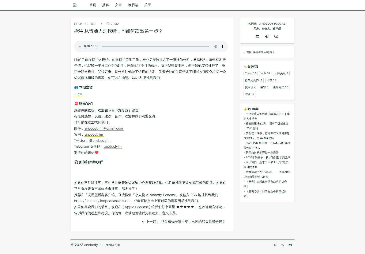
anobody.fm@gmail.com (104, 128)
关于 (147, 5)
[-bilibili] (257, 36)
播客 (105, 5)
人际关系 (280, 73)
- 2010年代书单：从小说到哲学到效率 (267, 157)
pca (132, 173)
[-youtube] (276, 36)
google (96, 173)
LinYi (78, 94)
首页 (92, 5)
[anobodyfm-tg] (283, 245)
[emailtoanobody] (291, 245)
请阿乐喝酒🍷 (266, 52)
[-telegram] (267, 36)
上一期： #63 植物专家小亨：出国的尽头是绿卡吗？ (183, 221)
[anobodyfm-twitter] (275, 245)
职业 (248, 94)
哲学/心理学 (252, 80)
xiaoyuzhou (167, 173)
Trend (248, 73)
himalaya (105, 173)
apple (78, 173)
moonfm (114, 173)
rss (149, 173)
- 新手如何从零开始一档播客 (261, 152)
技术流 (249, 87)
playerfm (141, 173)
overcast (123, 173)
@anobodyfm (99, 140)
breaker (87, 173)
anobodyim (113, 146)
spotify (158, 173)
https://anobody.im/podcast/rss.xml (102, 201)
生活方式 (278, 87)
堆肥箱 (133, 5)
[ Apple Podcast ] (136, 207)
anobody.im (94, 134)
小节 (269, 80)
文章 (118, 5)
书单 (263, 73)
